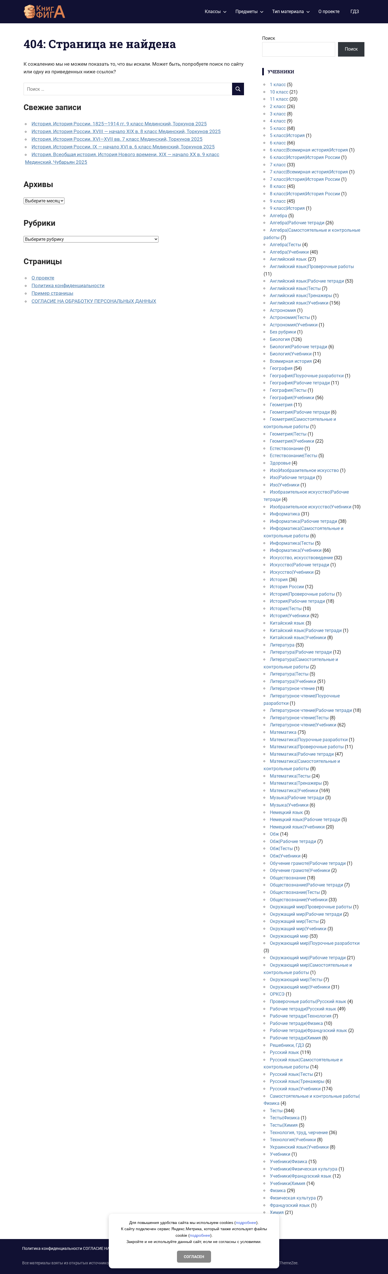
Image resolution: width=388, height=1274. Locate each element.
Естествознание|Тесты (293, 455)
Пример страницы (52, 293)
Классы (213, 11)
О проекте (328, 11)
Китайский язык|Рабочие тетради (306, 630)
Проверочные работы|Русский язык (308, 1001)
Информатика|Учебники (296, 550)
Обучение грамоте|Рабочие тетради (308, 863)
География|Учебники (292, 397)
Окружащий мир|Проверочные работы (311, 907)
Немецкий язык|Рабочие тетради (305, 819)
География (281, 368)
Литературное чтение (292, 688)
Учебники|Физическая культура (303, 1169)
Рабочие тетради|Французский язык (308, 1030)
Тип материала (288, 11)
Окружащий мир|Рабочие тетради (306, 914)
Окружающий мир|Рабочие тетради (308, 957)
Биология (280, 339)
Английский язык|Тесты (295, 288)
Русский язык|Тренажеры (297, 1081)
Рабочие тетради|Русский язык (303, 1009)
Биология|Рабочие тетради (298, 346)
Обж (274, 834)
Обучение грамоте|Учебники (300, 870)
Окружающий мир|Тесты (296, 979)
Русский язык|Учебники (295, 1088)
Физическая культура (293, 1198)
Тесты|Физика (285, 1117)
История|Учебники (289, 615)
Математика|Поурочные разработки (309, 739)
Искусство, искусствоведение (301, 557)
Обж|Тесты (281, 848)
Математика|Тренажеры (296, 783)
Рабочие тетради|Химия (295, 1038)
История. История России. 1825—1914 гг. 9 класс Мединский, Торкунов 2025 (119, 124)
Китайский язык (287, 623)
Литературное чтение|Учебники (303, 725)
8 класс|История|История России (305, 193)
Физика (278, 1190)
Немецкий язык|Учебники (297, 827)
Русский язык (284, 1052)
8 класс (278, 186)
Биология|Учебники (291, 354)
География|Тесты (288, 390)
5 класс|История (287, 135)
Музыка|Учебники (289, 805)
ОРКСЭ (277, 994)
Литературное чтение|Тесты (299, 717)
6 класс (278, 143)
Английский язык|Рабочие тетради (307, 281)
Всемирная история (291, 361)
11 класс (279, 99)
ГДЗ (355, 11)
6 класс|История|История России (305, 157)
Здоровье (280, 463)
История (279, 579)
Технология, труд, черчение (299, 1132)
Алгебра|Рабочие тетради (297, 222)
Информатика (285, 514)
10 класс (279, 92)
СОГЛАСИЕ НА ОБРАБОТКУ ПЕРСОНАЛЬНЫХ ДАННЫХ (94, 301)
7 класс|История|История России (305, 179)
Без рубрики (283, 332)
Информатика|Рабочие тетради (303, 521)
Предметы (246, 11)
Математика (283, 732)
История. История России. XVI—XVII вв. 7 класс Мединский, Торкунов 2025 (117, 139)
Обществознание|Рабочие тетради (306, 885)
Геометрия (281, 404)
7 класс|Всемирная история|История (309, 172)
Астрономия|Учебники (294, 325)
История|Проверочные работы (302, 594)
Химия (277, 1212)
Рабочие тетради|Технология (300, 1016)
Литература (282, 645)
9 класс (278, 201)
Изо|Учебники (284, 485)
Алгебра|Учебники (289, 252)
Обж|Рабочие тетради (293, 841)
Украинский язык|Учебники (299, 1147)
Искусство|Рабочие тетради (299, 564)
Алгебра (278, 215)
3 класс (278, 114)
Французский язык (290, 1205)
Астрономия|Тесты (290, 317)
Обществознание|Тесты (295, 892)
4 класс (278, 121)
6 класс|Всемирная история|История (309, 150)
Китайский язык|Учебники (298, 637)
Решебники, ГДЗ (287, 1045)
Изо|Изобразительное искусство (304, 470)
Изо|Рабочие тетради (292, 477)
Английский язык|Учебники (299, 303)
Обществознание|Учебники (298, 899)
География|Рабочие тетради (300, 383)
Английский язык (288, 259)
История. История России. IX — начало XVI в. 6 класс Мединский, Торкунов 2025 (123, 147)
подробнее (246, 1222)
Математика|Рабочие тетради (302, 754)
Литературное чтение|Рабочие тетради (311, 710)
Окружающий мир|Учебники (300, 987)
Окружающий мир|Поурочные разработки (315, 943)
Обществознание (288, 878)
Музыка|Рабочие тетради (297, 797)
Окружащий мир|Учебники (298, 928)
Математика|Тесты (290, 776)
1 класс (278, 84)
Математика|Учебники (294, 790)
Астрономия (283, 310)
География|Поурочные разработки (307, 375)
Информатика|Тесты (292, 543)
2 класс (278, 106)
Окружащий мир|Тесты (294, 921)
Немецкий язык (286, 812)
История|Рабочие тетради (297, 601)
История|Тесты (286, 608)
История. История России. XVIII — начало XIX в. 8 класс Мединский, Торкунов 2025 (126, 131)
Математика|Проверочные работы (307, 746)
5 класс (278, 128)
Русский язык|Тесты (291, 1074)
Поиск (268, 38)
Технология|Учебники (293, 1139)
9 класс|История (287, 208)
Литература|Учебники (293, 681)
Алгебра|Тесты (285, 244)
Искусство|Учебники (292, 572)
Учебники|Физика (288, 1161)
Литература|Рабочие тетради (301, 652)
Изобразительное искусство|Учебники (310, 506)
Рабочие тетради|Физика (296, 1023)
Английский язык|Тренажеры (301, 295)
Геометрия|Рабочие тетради (300, 412)
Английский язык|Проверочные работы (312, 266)
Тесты (276, 1110)
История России (287, 586)
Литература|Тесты (289, 674)
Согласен (194, 1256)
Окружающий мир (289, 936)
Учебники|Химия (287, 1183)
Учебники (280, 1154)
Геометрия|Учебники (292, 441)
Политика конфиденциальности (68, 285)
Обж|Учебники (285, 856)
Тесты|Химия (284, 1125)
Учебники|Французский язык (300, 1176)
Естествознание (286, 448)
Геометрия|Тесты (288, 434)
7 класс (278, 164)
